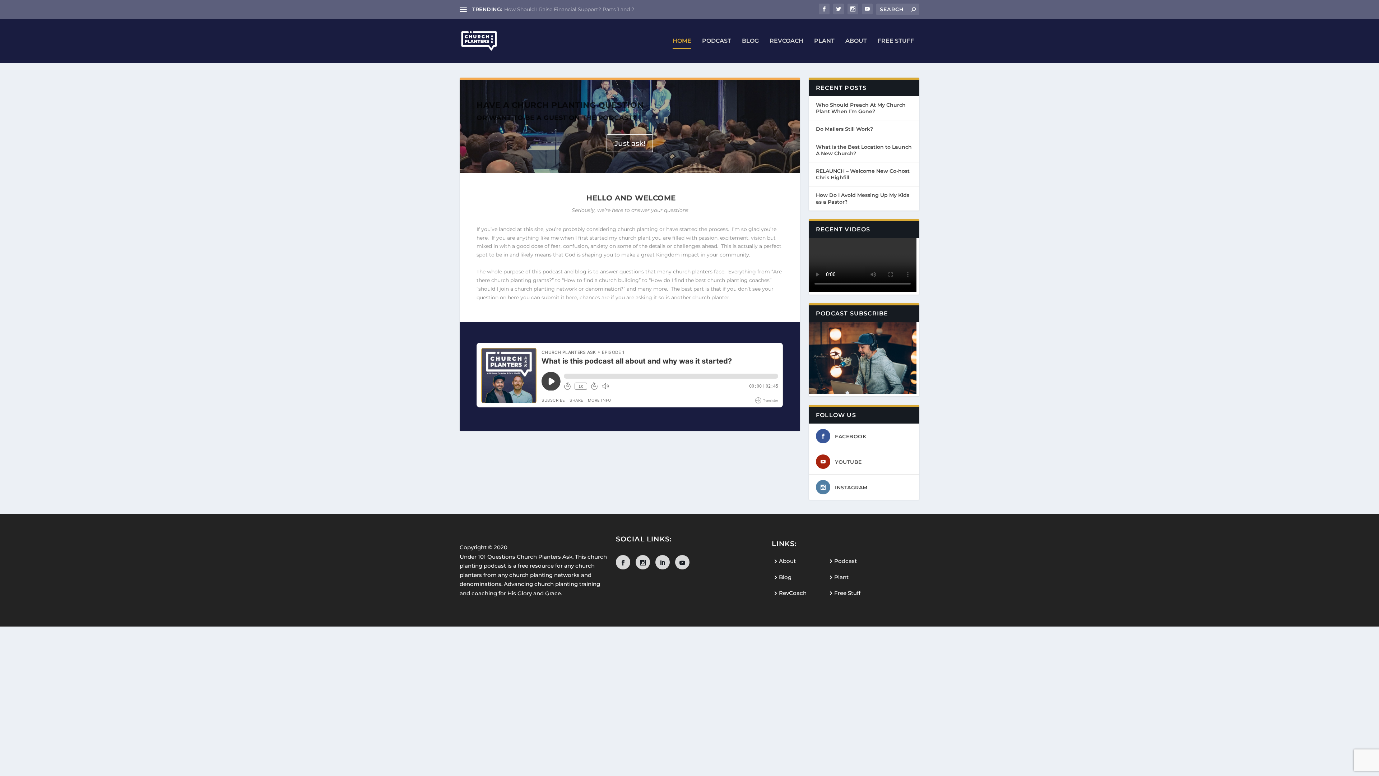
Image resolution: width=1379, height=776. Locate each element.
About (856, 41)
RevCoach (786, 41)
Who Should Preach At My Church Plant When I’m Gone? (861, 108)
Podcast (716, 41)
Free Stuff (896, 41)
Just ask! (629, 143)
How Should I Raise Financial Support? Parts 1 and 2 (569, 9)
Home (682, 41)
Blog (750, 41)
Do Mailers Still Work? (844, 129)
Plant (824, 41)
